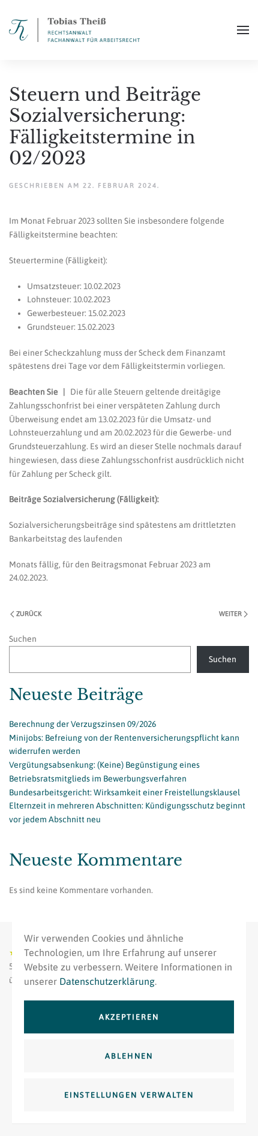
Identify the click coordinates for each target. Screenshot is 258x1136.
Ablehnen (129, 1055)
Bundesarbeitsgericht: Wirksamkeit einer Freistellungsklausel (124, 792)
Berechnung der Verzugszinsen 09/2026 (82, 724)
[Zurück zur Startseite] (74, 30)
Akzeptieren (129, 1016)
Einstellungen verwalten (129, 1094)
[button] (243, 30)
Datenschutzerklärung (107, 981)
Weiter (230, 613)
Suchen (23, 639)
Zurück (28, 613)
